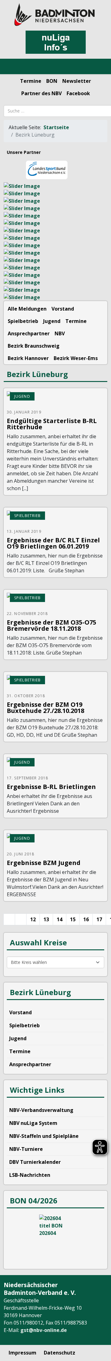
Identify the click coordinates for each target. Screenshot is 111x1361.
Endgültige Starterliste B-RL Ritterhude (52, 424)
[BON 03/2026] (55, 1238)
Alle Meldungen (27, 308)
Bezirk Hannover (28, 358)
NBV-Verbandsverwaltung (41, 1110)
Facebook (78, 93)
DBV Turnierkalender (35, 1162)
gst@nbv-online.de (43, 1330)
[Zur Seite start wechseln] (9, 919)
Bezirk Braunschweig (34, 345)
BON (51, 81)
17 (99, 919)
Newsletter (76, 81)
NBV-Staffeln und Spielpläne (44, 1136)
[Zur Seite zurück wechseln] (21, 919)
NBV (60, 333)
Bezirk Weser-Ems (76, 358)
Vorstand (62, 308)
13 (46, 919)
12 (33, 919)
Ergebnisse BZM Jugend (43, 863)
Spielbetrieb (23, 321)
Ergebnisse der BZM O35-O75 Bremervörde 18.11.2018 (51, 625)
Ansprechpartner (29, 333)
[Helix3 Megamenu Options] (12, 67)
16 (86, 919)
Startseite (56, 127)
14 (59, 919)
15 (73, 919)
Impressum (22, 1352)
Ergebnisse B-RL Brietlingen (51, 786)
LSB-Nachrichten (29, 1175)
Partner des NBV (41, 93)
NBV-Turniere (26, 1149)
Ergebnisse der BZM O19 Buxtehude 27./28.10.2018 (45, 707)
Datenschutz (59, 1352)
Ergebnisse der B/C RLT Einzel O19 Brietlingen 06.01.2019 (53, 543)
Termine (30, 81)
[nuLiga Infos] (55, 42)
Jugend (51, 321)
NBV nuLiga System (33, 1123)
